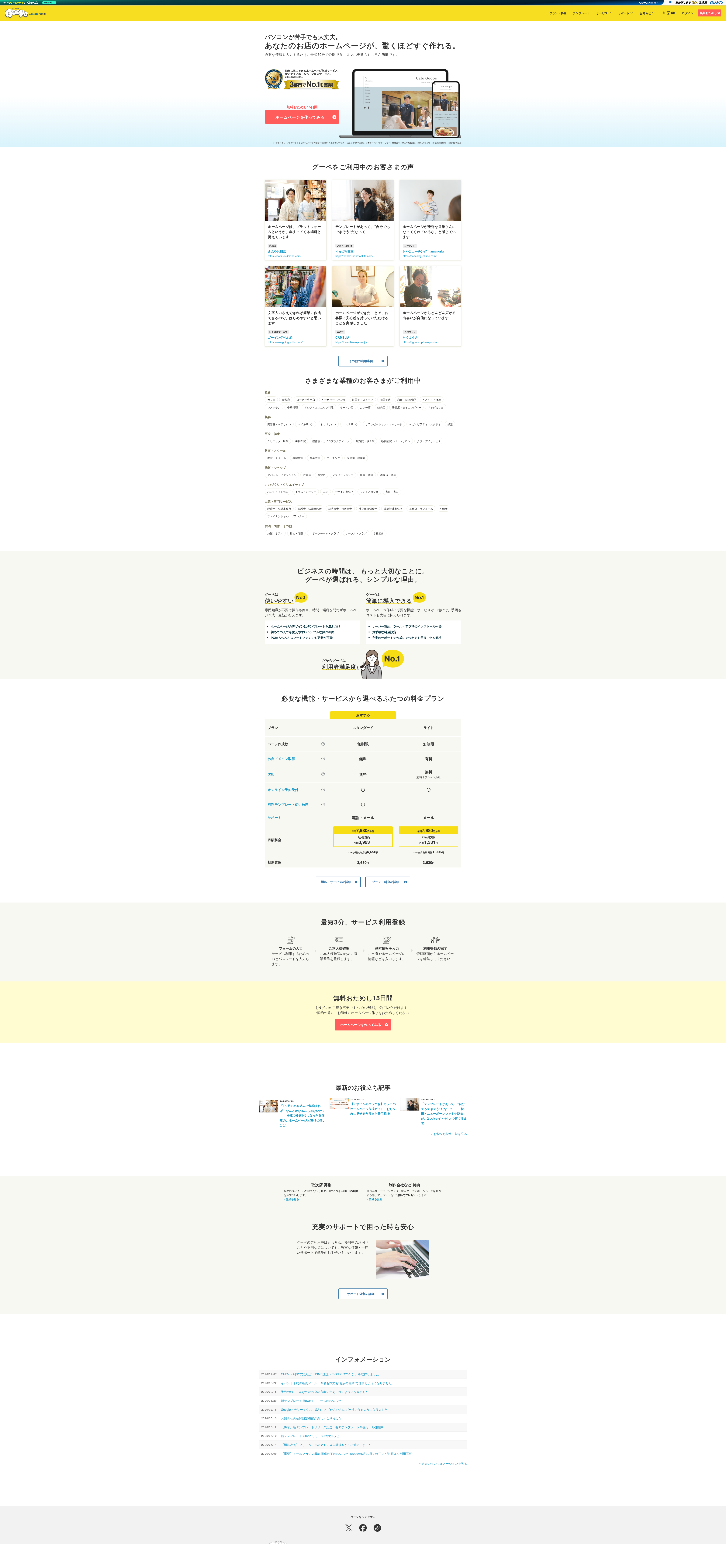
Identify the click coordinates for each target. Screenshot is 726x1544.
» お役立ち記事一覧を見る (448, 1134)
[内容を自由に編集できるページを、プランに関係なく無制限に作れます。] (323, 744)
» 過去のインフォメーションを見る (443, 1463)
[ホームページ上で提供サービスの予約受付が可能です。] (323, 790)
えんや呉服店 (277, 251)
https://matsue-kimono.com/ (284, 256)
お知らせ (645, 13)
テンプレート (581, 13)
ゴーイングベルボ (280, 337)
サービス (602, 13)
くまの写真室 (344, 251)
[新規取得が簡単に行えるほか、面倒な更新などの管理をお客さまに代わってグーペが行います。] (323, 758)
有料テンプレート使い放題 (288, 804)
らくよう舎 (410, 337)
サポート (623, 13)
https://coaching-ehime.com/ (420, 256)
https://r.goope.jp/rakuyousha (420, 342)
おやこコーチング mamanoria (423, 251)
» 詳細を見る (291, 1199)
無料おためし (708, 13)
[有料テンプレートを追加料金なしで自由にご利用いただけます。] (323, 804)
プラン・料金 (557, 13)
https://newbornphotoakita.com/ (354, 256)
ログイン (687, 13)
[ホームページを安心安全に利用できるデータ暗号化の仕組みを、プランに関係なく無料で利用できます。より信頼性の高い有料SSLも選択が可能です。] (323, 774)
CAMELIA (342, 337)
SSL (271, 774)
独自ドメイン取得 (281, 759)
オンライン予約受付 (283, 790)
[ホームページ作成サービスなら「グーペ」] (23, 14)
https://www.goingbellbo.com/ (285, 342)
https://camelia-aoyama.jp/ (351, 342)
